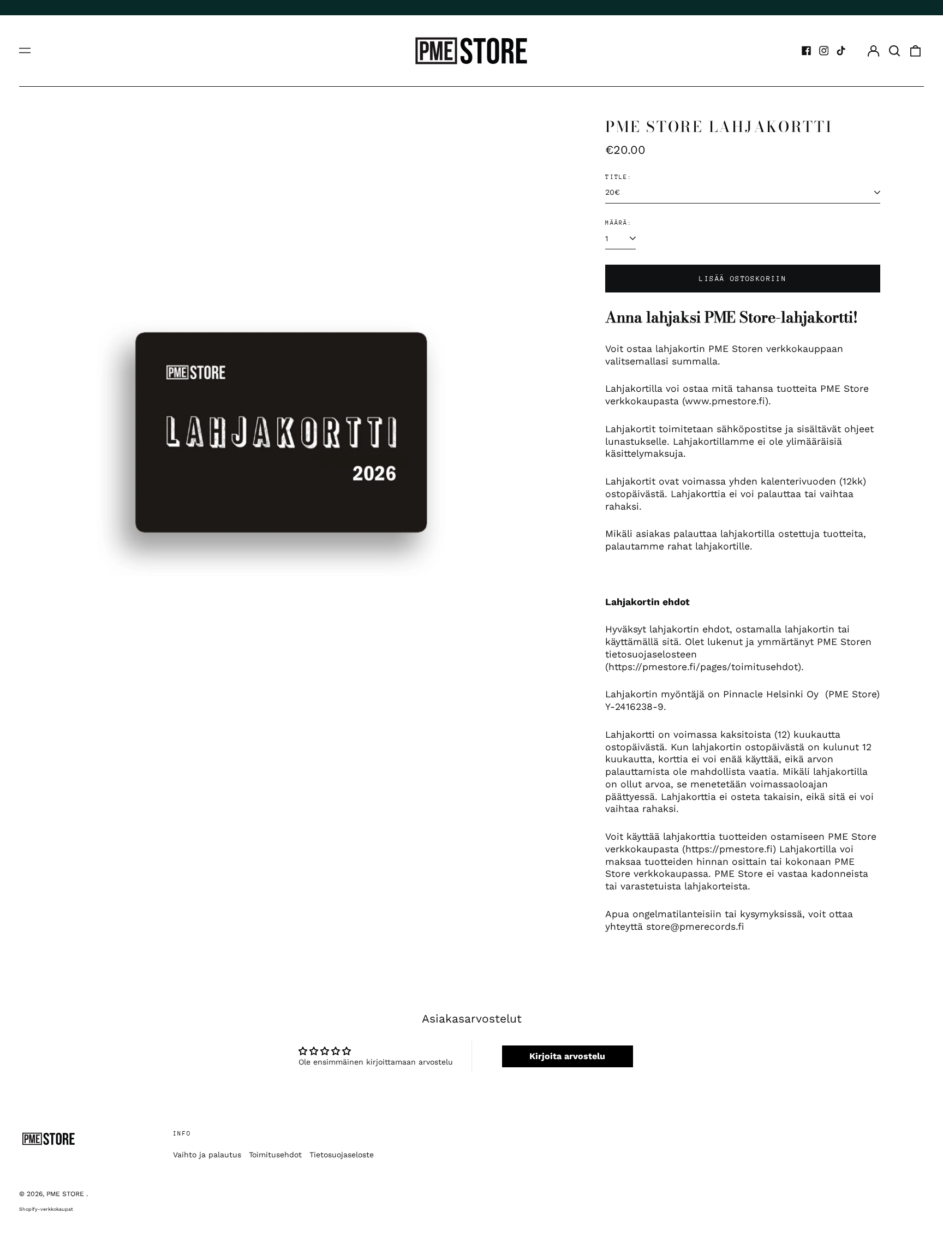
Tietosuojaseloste (341, 1154)
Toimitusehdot (275, 1154)
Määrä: (618, 222)
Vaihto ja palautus (207, 1154)
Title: (618, 177)
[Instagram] (824, 51)
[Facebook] (806, 51)
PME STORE (66, 1194)
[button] (894, 50)
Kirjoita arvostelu (567, 1056)
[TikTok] (841, 51)
